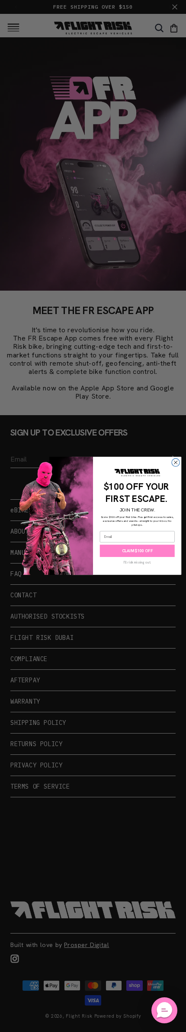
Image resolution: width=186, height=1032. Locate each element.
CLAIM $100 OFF (137, 551)
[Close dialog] (176, 462)
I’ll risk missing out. (137, 562)
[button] (164, 1010)
